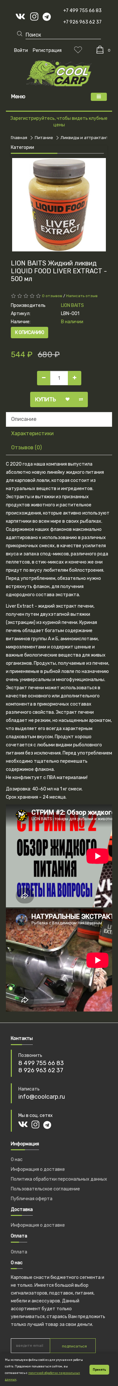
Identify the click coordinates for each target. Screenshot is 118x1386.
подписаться (74, 1346)
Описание (23, 419)
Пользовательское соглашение (45, 1189)
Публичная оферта (31, 1199)
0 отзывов (52, 296)
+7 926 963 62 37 (82, 22)
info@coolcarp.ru (41, 1096)
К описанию (29, 332)
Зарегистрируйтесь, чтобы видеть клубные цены (59, 122)
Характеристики (32, 433)
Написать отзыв (82, 296)
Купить (45, 399)
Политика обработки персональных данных (59, 1179)
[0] (100, 50)
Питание (44, 137)
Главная (19, 137)
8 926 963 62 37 (40, 1070)
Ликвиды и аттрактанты (86, 137)
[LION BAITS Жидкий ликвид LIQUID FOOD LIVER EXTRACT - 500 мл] (59, 205)
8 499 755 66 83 (41, 1063)
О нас (17, 1159)
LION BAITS (72, 305)
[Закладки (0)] (78, 50)
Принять (99, 1369)
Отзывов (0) (26, 447)
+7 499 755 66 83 (82, 10)
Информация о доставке (38, 1169)
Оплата (19, 1252)
